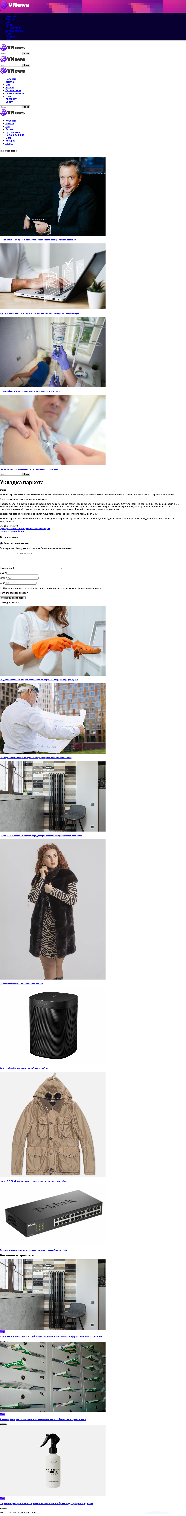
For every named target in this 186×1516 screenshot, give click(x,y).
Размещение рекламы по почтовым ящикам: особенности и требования (43, 1419)
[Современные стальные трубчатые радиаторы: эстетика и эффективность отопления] (53, 830)
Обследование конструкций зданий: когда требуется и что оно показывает (35, 758)
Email (3, 578)
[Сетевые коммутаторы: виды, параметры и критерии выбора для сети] (53, 1245)
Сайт (2, 583)
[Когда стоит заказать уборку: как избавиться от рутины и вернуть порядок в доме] (53, 675)
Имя (3, 573)
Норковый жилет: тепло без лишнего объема (21, 984)
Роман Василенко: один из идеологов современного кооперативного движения (38, 240)
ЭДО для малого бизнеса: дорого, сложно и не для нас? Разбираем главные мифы (39, 313)
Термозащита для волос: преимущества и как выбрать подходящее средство (46, 1503)
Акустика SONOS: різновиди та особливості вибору (24, 1068)
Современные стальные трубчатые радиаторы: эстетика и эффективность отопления (41, 836)
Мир (2, 1331)
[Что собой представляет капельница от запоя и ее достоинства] (53, 386)
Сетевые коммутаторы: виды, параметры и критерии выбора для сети (33, 1250)
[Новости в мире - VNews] (12, 74)
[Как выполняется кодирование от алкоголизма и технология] (53, 464)
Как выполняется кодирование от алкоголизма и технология (29, 469)
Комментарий (8, 568)
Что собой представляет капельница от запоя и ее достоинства (30, 391)
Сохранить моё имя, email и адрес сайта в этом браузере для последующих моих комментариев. (52, 588)
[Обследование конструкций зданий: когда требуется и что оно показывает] (53, 753)
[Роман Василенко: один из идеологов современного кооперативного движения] (53, 235)
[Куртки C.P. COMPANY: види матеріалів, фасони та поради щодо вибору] (53, 1176)
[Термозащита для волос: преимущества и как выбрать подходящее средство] (53, 1495)
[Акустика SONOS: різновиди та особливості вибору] (53, 1063)
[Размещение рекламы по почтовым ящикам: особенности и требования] (53, 1411)
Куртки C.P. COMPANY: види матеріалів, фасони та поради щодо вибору (33, 1181)
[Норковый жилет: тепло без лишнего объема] (53, 978)
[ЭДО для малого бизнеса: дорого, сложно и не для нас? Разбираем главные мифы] (53, 308)
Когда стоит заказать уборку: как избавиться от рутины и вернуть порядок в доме (39, 680)
